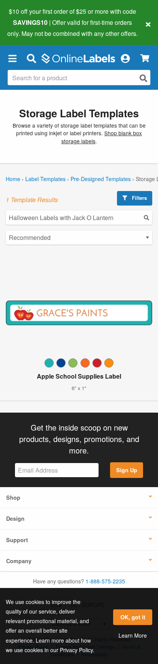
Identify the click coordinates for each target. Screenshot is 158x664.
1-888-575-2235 (105, 581)
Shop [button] (13, 497)
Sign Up (126, 470)
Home (13, 179)
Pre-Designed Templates (101, 179)
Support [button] (17, 540)
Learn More (132, 635)
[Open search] (143, 78)
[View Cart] (145, 58)
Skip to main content (28, 27)
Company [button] (18, 561)
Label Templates (45, 179)
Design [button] (15, 518)
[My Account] (125, 58)
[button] (12, 58)
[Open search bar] (31, 58)
